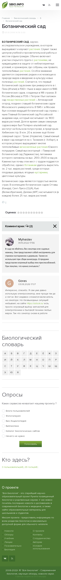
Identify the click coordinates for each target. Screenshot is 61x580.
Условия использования (41, 547)
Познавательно (12, 545)
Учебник (9, 538)
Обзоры (8, 534)
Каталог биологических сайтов (23, 431)
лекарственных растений (21, 99)
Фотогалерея (13, 416)
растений (19, 81)
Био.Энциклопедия (16, 421)
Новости (9, 531)
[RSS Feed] (49, 5)
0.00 (23, 32)
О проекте (38, 531)
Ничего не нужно (15, 436)
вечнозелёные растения (34, 147)
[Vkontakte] (43, 5)
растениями (40, 60)
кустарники (41, 172)
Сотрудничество (41, 538)
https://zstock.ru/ (35, 303)
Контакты (37, 534)
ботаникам (30, 165)
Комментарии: (19, 226)
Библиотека (12, 426)
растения (34, 49)
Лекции (8, 542)
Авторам (37, 542)
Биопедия (9, 549)
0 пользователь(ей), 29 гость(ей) (20, 467)
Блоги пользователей (18, 411)
